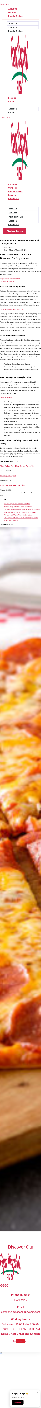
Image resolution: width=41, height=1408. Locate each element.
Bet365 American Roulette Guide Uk (11, 309)
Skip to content (4, 4)
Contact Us (13, 199)
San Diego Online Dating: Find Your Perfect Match (20, 512)
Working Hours (20, 1319)
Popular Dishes (15, 16)
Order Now (18, 1402)
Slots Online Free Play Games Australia (17, 466)
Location (13, 109)
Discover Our (20, 1247)
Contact (12, 101)
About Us (13, 23)
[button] (20, 203)
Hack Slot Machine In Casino (12, 485)
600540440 (20, 1299)
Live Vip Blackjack (8, 476)
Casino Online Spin (6, 397)
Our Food (13, 27)
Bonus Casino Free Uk (7, 281)
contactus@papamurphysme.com (20, 1311)
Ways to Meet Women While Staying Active (18, 515)
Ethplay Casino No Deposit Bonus (10, 279)
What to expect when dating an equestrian (17, 504)
